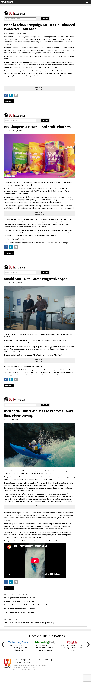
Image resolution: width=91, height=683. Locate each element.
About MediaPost (18, 660)
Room (47, 355)
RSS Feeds (48, 660)
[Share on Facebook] (6, 95)
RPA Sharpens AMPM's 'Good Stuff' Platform (19, 598)
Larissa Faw (10, 33)
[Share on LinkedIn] (11, 95)
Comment (8, 101)
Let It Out (10, 346)
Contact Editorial (38, 660)
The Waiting (39, 355)
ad (8, 188)
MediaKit (28, 660)
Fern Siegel (10, 131)
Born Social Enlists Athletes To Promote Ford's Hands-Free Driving (27, 605)
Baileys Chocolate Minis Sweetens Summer (19, 609)
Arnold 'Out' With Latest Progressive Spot (19, 601)
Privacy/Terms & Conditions (21, 662)
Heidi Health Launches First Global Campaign (20, 612)
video (53, 62)
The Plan (57, 355)
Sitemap (55, 660)
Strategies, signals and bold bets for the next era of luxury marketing (29, 623)
